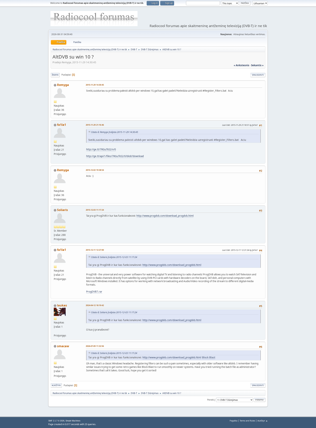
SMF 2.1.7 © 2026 (56, 421)
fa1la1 (61, 125)
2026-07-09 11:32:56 (95, 346)
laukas (62, 305)
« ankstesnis (241, 65)
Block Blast (208, 357)
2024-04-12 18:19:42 (95, 305)
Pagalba (233, 420)
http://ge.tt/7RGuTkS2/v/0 (101, 149)
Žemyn (55, 74)
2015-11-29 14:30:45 (95, 84)
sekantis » (257, 65)
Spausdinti (258, 74)
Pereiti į (211, 399)
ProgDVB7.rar (94, 291)
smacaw (63, 346)
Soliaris (62, 210)
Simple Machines (72, 421)
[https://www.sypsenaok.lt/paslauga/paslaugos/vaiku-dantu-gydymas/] (55, 331)
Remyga (63, 85)
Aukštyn (56, 385)
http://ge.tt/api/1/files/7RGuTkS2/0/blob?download (115, 156)
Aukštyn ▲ (262, 420)
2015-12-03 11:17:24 (95, 209)
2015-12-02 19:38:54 (95, 170)
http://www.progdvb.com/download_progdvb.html (164, 215)
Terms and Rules (247, 420)
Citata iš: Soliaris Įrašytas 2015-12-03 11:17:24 (114, 257)
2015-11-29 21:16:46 (95, 124)
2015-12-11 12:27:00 (95, 249)
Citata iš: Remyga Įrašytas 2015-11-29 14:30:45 (114, 132)
